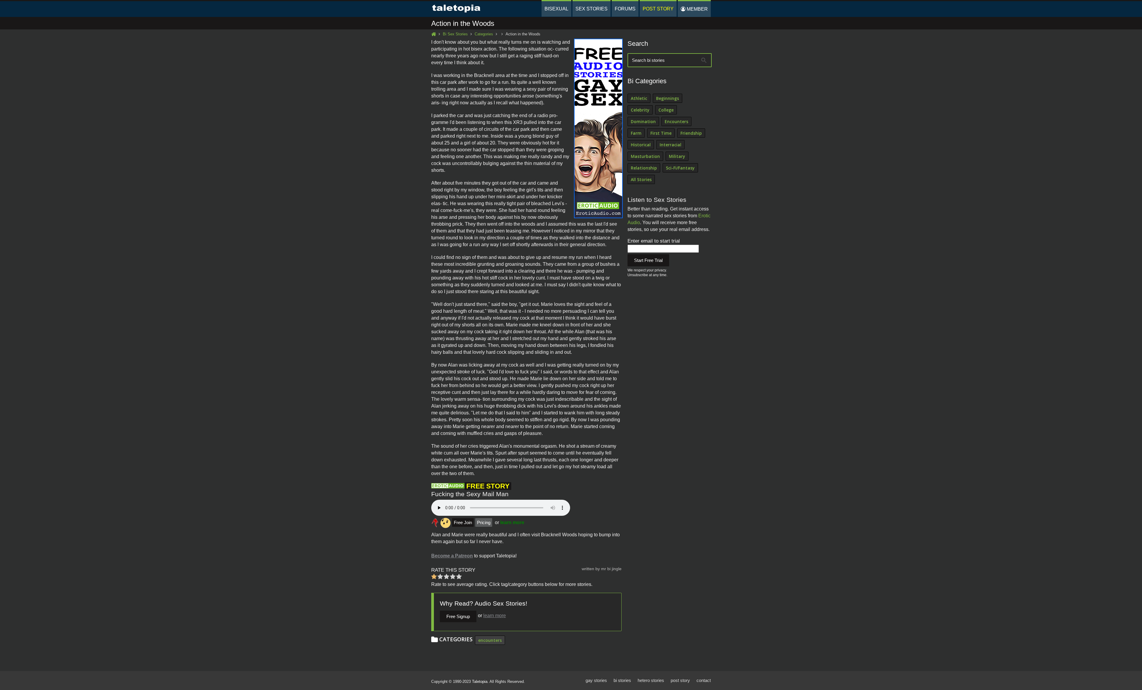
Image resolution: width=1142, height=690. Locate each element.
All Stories (641, 179)
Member (696, 9)
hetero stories (651, 680)
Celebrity (640, 110)
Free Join (463, 522)
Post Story (658, 8)
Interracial (670, 144)
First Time (661, 133)
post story (680, 680)
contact (704, 680)
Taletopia (479, 681)
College (666, 110)
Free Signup (458, 616)
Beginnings (667, 98)
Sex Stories (591, 8)
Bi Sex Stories (455, 34)
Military (677, 156)
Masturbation (645, 156)
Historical (641, 144)
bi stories (622, 680)
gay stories (596, 680)
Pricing (483, 522)
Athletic (639, 98)
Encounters (676, 121)
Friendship (691, 133)
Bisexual (556, 8)
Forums (625, 8)
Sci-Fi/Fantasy (680, 168)
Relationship (644, 168)
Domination (643, 121)
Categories (484, 34)
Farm (636, 133)
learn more (512, 522)
